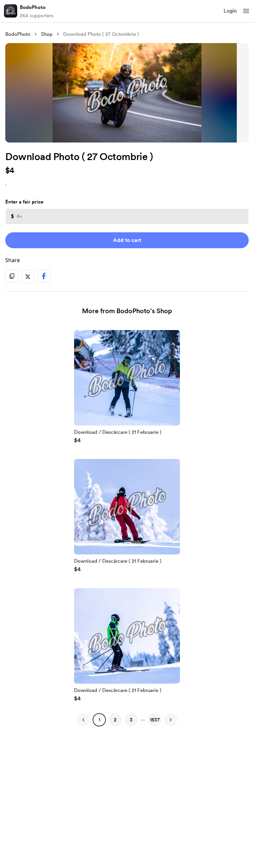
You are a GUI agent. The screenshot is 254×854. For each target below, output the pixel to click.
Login (230, 11)
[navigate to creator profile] (10, 11)
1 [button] (99, 720)
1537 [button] (155, 720)
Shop (47, 34)
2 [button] (115, 720)
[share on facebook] (43, 276)
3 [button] (131, 720)
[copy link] (12, 276)
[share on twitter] (27, 276)
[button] (246, 11)
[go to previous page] (83, 719)
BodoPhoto (33, 7)
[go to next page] (170, 719)
